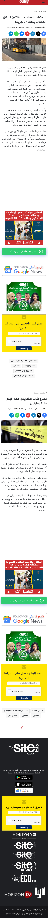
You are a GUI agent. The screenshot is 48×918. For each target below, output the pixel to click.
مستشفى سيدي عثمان (23, 375)
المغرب (15, 365)
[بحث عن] (4, 2)
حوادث (35, 11)
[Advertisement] (24, 180)
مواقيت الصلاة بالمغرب (12, 914)
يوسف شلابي (39, 27)
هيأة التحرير (39, 914)
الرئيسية (42, 11)
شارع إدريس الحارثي (23, 370)
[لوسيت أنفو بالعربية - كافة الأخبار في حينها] (24, 2)
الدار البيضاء (28, 365)
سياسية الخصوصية (27, 914)
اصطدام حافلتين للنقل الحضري (23, 360)
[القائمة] (43, 2)
